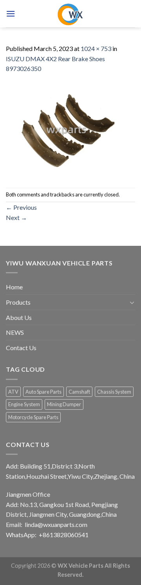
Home (14, 287)
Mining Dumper (64, 404)
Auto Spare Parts (43, 392)
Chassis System (114, 392)
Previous (21, 207)
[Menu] (10, 13)
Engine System (24, 404)
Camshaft (79, 392)
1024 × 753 (96, 48)
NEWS (15, 332)
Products (18, 302)
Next (16, 217)
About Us (19, 317)
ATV (13, 392)
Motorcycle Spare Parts (33, 417)
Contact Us (21, 347)
